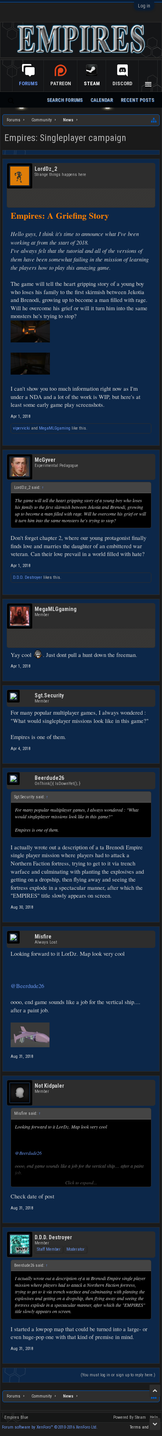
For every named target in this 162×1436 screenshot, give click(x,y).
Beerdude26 (49, 778)
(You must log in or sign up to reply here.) (118, 1374)
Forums (28, 83)
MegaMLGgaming (54, 428)
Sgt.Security (49, 695)
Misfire (43, 936)
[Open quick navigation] (154, 120)
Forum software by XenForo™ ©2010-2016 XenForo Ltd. (50, 1427)
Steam (92, 83)
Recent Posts (137, 100)
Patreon (60, 83)
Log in (144, 6)
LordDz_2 (46, 169)
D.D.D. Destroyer (27, 577)
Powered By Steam (129, 1417)
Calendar (101, 100)
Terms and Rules (145, 1427)
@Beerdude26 (27, 986)
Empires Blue (16, 1417)
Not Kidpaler (49, 1086)
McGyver (45, 460)
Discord (122, 83)
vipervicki (21, 428)
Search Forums (65, 100)
